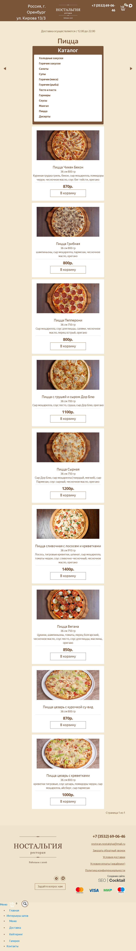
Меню (4, 904)
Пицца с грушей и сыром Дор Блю (68, 397)
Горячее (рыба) (49, 84)
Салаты (43, 68)
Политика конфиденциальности (105, 870)
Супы (42, 74)
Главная (14, 910)
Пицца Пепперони (68, 320)
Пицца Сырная (68, 469)
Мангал (44, 105)
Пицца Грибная (68, 244)
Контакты (12, 946)
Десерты (44, 116)
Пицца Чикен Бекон (68, 167)
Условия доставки (114, 857)
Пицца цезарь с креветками (68, 776)
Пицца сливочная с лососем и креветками (68, 546)
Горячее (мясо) (48, 79)
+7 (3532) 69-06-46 (109, 836)
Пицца (43, 111)
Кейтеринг (16, 934)
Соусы (43, 100)
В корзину (68, 193)
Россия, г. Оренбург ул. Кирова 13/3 (31, 12)
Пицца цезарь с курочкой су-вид (68, 707)
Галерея (14, 941)
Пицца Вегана (68, 627)
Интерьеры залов (17, 915)
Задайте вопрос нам (50, 886)
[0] (122, 5)
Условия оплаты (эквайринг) (107, 863)
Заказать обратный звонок (109, 850)
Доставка (15, 927)
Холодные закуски (51, 58)
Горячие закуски (50, 63)
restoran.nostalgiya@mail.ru (108, 843)
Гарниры (44, 95)
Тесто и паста (47, 90)
